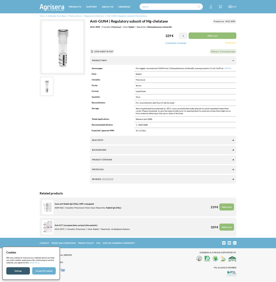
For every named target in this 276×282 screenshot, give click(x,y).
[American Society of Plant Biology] (199, 259)
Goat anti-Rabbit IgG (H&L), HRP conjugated (74, 204)
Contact (44, 243)
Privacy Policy (86, 243)
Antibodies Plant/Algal (57, 16)
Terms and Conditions (63, 243)
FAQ (98, 243)
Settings (18, 271)
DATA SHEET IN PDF (103, 51)
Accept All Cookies (44, 271)
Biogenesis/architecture (94, 16)
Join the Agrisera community (119, 243)
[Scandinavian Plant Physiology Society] (232, 259)
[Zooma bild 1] (62, 47)
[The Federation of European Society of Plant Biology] (207, 259)
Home (42, 16)
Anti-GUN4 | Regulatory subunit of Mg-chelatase (127, 16)
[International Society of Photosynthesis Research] (223, 259)
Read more (34, 262)
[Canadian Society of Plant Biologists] (215, 259)
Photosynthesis (75, 16)
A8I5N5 (227, 68)
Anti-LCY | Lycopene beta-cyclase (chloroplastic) (76, 225)
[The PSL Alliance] (231, 274)
